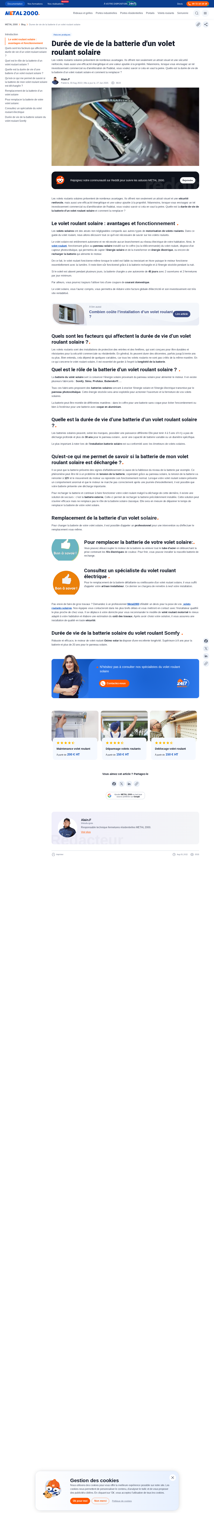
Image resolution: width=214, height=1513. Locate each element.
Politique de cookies (122, 1501)
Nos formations (35, 4)
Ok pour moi (80, 1501)
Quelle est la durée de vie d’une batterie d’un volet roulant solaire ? (24, 71)
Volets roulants (166, 13)
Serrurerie (182, 13)
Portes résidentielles (131, 13)
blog (23, 24)
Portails (150, 13)
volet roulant (59, 245)
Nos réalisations (55, 4)
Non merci (100, 1501)
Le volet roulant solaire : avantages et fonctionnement (25, 41)
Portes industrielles (106, 13)
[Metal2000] (22, 13)
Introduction (11, 34)
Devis (180, 4)
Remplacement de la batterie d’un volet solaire (23, 92)
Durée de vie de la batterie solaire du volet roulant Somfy (25, 119)
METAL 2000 (11, 24)
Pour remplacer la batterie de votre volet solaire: (24, 101)
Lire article (181, 314)
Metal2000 (133, 604)
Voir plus (86, 832)
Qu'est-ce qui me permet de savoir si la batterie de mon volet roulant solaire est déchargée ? (26, 82)
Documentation (15, 4)
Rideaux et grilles (83, 13)
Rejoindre (188, 180)
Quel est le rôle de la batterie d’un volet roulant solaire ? (23, 62)
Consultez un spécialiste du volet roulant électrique (23, 110)
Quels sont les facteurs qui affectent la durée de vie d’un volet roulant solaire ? (26, 52)
